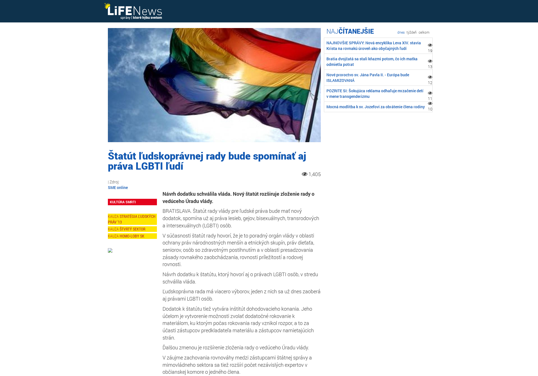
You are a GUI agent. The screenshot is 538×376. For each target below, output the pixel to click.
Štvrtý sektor (132, 229)
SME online (118, 187)
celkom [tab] (424, 32)
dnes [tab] (401, 32)
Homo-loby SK (132, 236)
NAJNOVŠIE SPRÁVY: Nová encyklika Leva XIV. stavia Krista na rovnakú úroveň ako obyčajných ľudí (373, 45)
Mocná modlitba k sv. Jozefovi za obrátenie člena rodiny (375, 106)
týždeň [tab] (412, 32)
